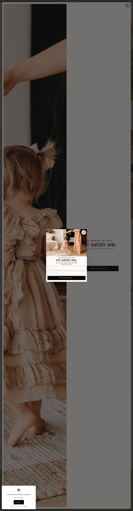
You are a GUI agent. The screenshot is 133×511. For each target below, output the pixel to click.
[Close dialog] (83, 232)
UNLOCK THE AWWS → (66, 278)
